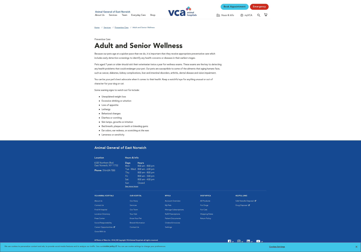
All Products (205, 201)
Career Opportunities (104, 227)
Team (124, 15)
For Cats (203, 210)
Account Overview (172, 201)
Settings (168, 227)
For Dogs (204, 205)
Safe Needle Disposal (245, 201)
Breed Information (137, 223)
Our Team (134, 210)
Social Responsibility (103, 223)
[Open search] (259, 15)
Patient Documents (173, 218)
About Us (99, 15)
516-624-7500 (109, 170)
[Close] (356, 247)
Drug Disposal (242, 206)
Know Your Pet (136, 218)
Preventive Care (121, 28)
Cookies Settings (277, 247)
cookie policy (110, 246)
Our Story (134, 201)
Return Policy (205, 218)
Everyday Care (138, 15)
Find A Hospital (100, 210)
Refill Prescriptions (172, 214)
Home (97, 28)
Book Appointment (235, 7)
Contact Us (99, 205)
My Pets (168, 205)
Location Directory (102, 214)
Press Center (99, 218)
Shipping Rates (206, 214)
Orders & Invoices (172, 223)
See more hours (131, 186)
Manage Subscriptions (174, 210)
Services (113, 15)
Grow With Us (99, 232)
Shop (152, 15)
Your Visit (133, 214)
